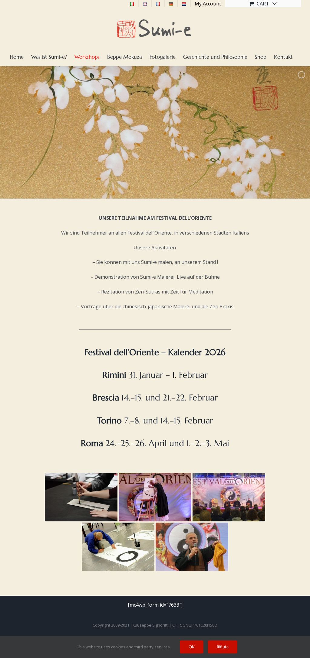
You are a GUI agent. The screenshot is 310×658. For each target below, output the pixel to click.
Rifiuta (223, 647)
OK (192, 647)
